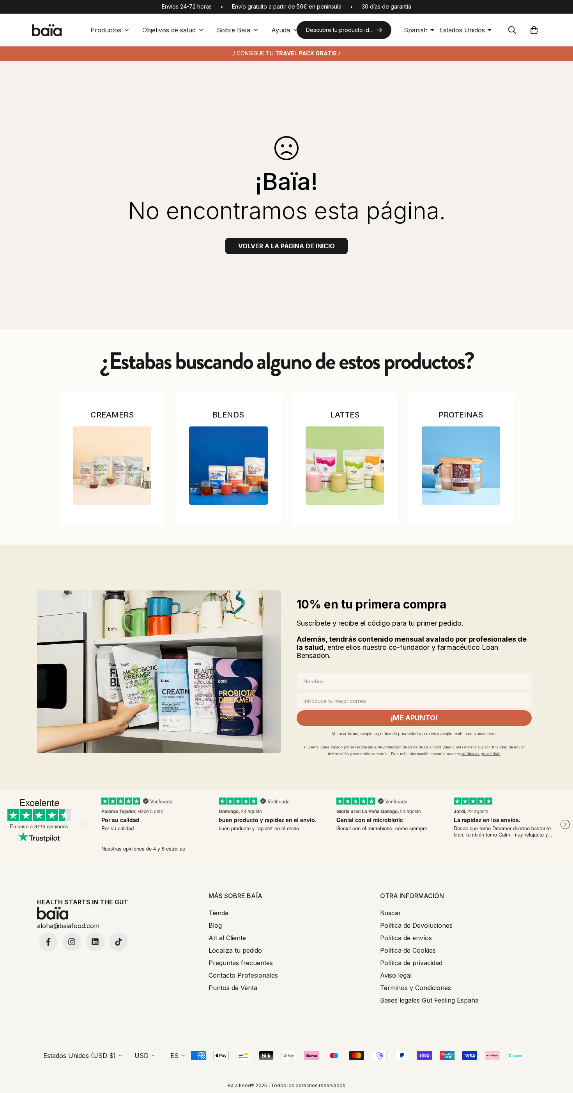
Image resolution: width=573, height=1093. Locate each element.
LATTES (344, 414)
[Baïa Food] (46, 30)
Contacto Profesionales (243, 975)
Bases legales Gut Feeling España (429, 1000)
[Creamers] (112, 465)
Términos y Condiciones (415, 988)
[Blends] (228, 465)
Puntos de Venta (233, 988)
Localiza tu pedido (235, 950)
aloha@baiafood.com (68, 926)
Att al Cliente (227, 938)
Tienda (218, 913)
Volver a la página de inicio (286, 246)
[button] (534, 30)
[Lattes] (345, 465)
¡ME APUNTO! (414, 718)
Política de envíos (406, 938)
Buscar (390, 913)
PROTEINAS (461, 414)
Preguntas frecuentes (241, 963)
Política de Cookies (408, 950)
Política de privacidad (411, 963)
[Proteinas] (461, 465)
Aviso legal (396, 975)
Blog (215, 925)
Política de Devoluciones (416, 925)
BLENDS (228, 414)
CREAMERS (112, 414)
